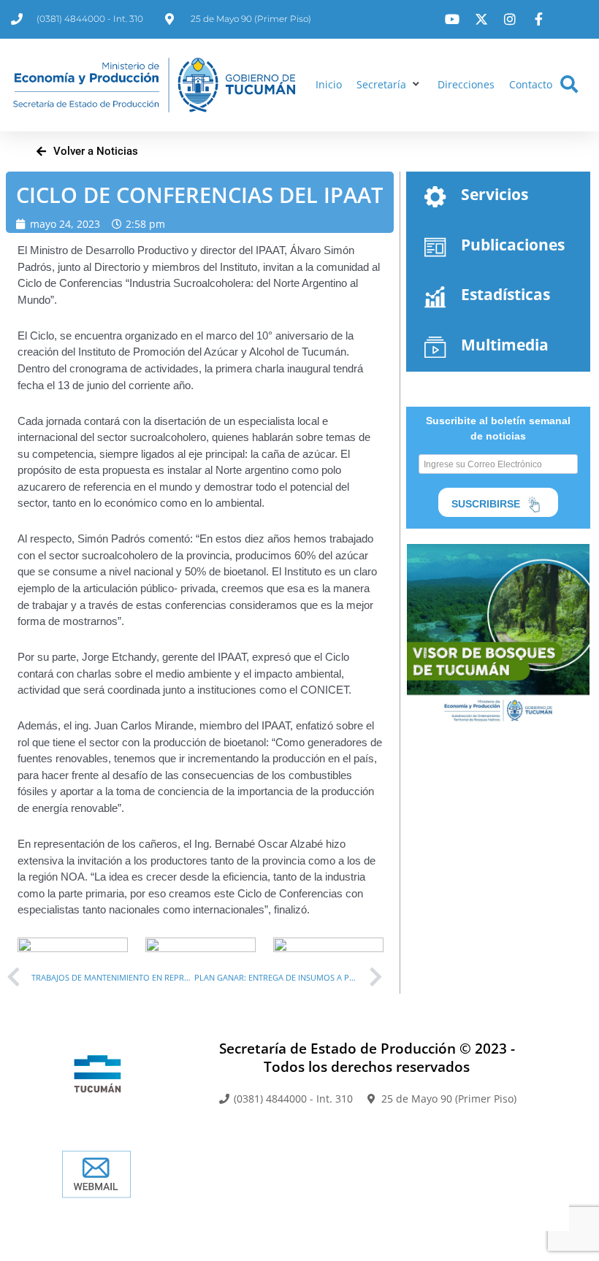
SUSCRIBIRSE (487, 504)
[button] (389, 85)
